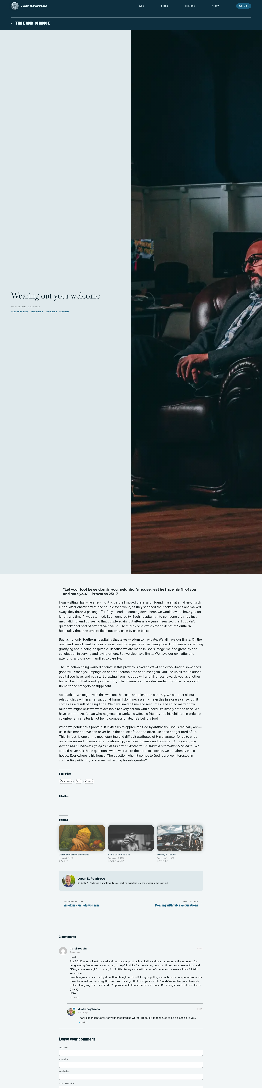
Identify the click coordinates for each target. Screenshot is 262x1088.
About (215, 6)
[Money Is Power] (180, 838)
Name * (64, 1047)
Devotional (37, 312)
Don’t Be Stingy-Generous (74, 854)
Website (64, 1071)
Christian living (20, 312)
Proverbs (52, 312)
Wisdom (65, 312)
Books (164, 6)
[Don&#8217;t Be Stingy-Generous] (82, 838)
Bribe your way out (119, 854)
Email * (63, 1059)
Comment (66, 1083)
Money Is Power (166, 854)
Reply (199, 948)
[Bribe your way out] (131, 838)
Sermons (190, 6)
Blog (141, 6)
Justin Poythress (89, 1009)
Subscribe (244, 6)
